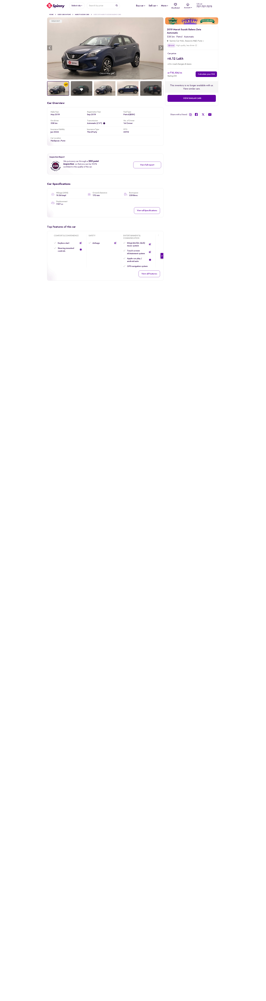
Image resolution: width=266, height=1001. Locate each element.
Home (51, 14)
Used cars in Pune (64, 14)
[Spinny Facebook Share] (196, 115)
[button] (80, 243)
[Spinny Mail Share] (209, 115)
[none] (105, 48)
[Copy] (190, 114)
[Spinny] (56, 6)
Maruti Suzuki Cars (82, 14)
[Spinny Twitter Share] (203, 115)
